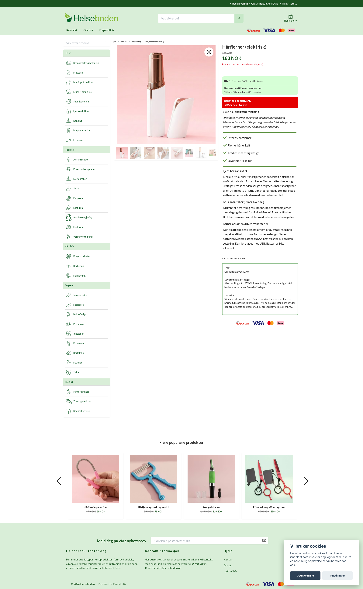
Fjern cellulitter (81, 111)
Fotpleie (69, 285)
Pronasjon (78, 324)
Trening (69, 382)
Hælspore (78, 305)
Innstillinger (337, 575)
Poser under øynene (84, 169)
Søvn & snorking (81, 101)
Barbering (78, 266)
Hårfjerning (79, 275)
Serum (76, 189)
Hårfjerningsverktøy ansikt (95, 507)
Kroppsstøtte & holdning (86, 63)
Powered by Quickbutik (112, 584)
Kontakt (71, 30)
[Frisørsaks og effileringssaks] (211, 479)
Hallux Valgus (80, 314)
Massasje (78, 72)
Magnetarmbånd (82, 130)
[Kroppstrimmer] (153, 479)
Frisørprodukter (81, 256)
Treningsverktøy (82, 401)
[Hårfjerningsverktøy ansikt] (95, 479)
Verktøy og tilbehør (83, 237)
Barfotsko (78, 353)
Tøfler (76, 372)
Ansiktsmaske (80, 160)
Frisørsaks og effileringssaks (211, 507)
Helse (68, 53)
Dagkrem (78, 198)
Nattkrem (78, 208)
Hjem (114, 42)
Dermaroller (80, 179)
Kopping (77, 121)
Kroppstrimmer (153, 507)
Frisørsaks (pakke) (269, 507)
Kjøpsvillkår (106, 30)
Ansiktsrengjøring (82, 217)
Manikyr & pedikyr (83, 82)
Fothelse (77, 363)
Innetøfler (78, 334)
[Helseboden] (93, 18)
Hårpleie (69, 246)
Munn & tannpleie (82, 92)
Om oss (88, 30)
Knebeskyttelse (81, 411)
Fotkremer (79, 343)
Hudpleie (69, 150)
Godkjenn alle (305, 575)
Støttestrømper (81, 392)
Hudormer (79, 227)
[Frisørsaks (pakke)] (269, 479)
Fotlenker (78, 140)
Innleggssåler (80, 295)
